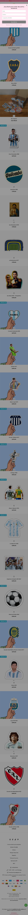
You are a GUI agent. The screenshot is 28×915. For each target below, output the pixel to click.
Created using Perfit (14, 26)
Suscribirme (14, 22)
